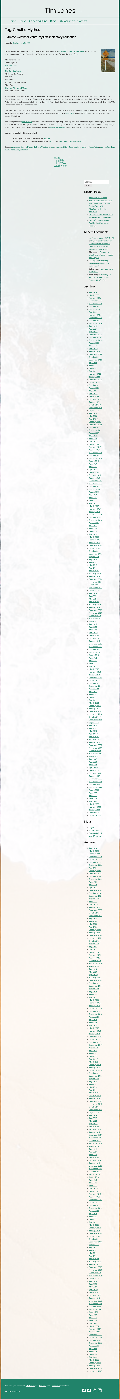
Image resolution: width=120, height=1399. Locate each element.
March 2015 (94, 571)
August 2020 (94, 410)
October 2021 (95, 385)
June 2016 (93, 528)
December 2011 (95, 677)
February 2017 (95, 509)
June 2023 (93, 346)
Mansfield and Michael (98, 197)
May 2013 (93, 630)
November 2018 (95, 452)
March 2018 (94, 472)
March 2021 (94, 396)
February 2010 (95, 739)
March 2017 (94, 506)
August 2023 (94, 343)
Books (22, 20)
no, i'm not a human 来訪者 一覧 (101, 238)
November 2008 (95, 781)
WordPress (42, 1386)
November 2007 (95, 815)
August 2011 (94, 689)
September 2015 (95, 554)
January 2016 (94, 542)
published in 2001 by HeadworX (71, 51)
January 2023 (94, 351)
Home (12, 20)
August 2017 (94, 492)
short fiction (105, 147)
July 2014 (93, 593)
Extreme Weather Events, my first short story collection (40, 37)
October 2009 (95, 750)
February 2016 (95, 540)
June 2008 (93, 795)
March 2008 (94, 804)
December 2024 (95, 317)
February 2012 (95, 672)
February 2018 (95, 475)
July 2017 (93, 495)
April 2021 (93, 393)
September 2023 (95, 340)
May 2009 (93, 765)
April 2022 (93, 371)
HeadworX (59, 147)
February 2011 (95, 705)
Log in (91, 827)
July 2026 (93, 292)
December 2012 (95, 644)
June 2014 (93, 596)
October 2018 (95, 455)
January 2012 (94, 675)
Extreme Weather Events (44, 147)
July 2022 (93, 362)
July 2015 (93, 559)
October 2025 (95, 306)
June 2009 (93, 762)
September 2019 (95, 430)
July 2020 (93, 413)
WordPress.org (95, 836)
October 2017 (95, 486)
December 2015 (95, 545)
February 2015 (95, 573)
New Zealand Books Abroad (69, 141)
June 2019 (93, 438)
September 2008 (95, 787)
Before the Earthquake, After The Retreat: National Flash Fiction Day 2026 (100, 203)
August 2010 (94, 722)
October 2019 (95, 427)
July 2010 (93, 725)
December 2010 (95, 711)
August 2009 (94, 756)
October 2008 (95, 784)
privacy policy (15, 1391)
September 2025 (95, 309)
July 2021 (93, 391)
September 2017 (95, 489)
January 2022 (94, 376)
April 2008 (93, 801)
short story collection (19, 150)
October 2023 (95, 337)
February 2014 (95, 604)
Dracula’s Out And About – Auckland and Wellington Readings (99, 223)
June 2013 (93, 627)
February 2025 (95, 315)
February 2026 (95, 298)
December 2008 (95, 779)
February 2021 (95, 399)
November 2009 (95, 748)
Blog (53, 20)
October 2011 (95, 683)
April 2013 (93, 632)
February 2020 (95, 421)
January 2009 (94, 776)
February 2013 (95, 638)
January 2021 (94, 402)
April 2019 (93, 441)
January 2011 (94, 708)
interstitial (70, 113)
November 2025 (95, 303)
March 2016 (94, 537)
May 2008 (93, 798)
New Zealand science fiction (75, 147)
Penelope (92, 260)
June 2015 (93, 562)
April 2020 (93, 419)
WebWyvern (30, 1386)
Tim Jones (60, 10)
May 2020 (93, 416)
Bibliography (66, 20)
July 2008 (93, 793)
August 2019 (94, 433)
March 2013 (94, 635)
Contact (82, 20)
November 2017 (95, 483)
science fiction (93, 147)
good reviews (26, 121)
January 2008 (94, 810)
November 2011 (95, 680)
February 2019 (95, 447)
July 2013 (93, 624)
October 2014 (95, 585)
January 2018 (94, 478)
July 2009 (93, 759)
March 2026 (94, 295)
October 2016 (95, 517)
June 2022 (93, 365)
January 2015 (94, 576)
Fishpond (52, 141)
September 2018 (95, 458)
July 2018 (93, 464)
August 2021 (94, 388)
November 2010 (95, 714)
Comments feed (95, 833)
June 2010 (93, 728)
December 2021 (95, 379)
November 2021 (95, 382)
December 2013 (95, 610)
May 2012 (93, 663)
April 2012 (93, 666)
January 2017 (94, 511)
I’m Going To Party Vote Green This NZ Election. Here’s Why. (100, 277)
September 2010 (95, 720)
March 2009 (94, 770)
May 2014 (93, 599)
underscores (56, 1386)
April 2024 (93, 332)
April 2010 (93, 734)
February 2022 (95, 374)
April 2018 (93, 469)
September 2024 (95, 323)
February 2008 (95, 807)
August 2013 (94, 621)
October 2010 (95, 717)
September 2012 (95, 652)
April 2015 (93, 568)
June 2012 (93, 660)
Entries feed (94, 830)
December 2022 (95, 354)
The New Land (11, 65)
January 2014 (94, 607)
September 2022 (95, 360)
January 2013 (94, 641)
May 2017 (93, 500)
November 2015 (95, 548)
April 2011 (93, 700)
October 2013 (95, 616)
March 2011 (94, 703)
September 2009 (95, 753)
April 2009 (93, 767)
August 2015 (94, 556)
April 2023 (93, 348)
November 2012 (95, 646)
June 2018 (93, 466)
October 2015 (95, 551)
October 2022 (95, 357)
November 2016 (95, 514)
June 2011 (93, 694)
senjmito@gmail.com (57, 127)
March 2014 (94, 601)
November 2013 (95, 613)
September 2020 (95, 407)
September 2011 (95, 686)
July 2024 (93, 326)
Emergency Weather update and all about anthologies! (101, 255)
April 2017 (93, 503)
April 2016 (93, 534)
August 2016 (94, 523)
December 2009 (95, 745)
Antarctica (15, 147)
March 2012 (94, 669)
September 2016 (95, 520)
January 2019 (94, 450)
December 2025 (95, 301)
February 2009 (95, 773)
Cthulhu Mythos (27, 147)
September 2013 (95, 618)
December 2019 (95, 424)
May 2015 (93, 565)
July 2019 (93, 436)
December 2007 (95, 812)
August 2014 (94, 590)
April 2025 (93, 312)
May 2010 (93, 731)
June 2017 (93, 497)
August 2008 (94, 790)
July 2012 (93, 658)
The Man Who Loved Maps (16, 88)
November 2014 (95, 582)
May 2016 (93, 531)
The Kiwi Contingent (13, 71)
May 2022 (93, 368)
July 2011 (93, 691)
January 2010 (94, 742)
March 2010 (94, 736)
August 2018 (94, 461)
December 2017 (95, 481)
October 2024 (95, 320)
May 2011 (93, 697)
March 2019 (94, 444)
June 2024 (93, 329)
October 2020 (95, 405)
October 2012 (95, 649)
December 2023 (95, 334)
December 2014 (95, 579)
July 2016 (93, 526)
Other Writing (38, 20)
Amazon (47, 138)
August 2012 (94, 655)
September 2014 (95, 587)
